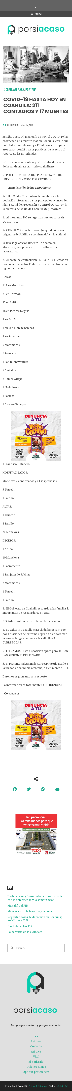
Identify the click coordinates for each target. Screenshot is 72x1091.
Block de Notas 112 (20, 926)
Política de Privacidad (38, 1086)
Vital (36, 1056)
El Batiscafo (36, 1062)
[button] (15, 789)
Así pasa (18, 90)
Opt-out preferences (36, 1072)
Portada (30, 90)
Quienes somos (36, 1067)
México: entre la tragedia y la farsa (30, 911)
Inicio (36, 1036)
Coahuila (36, 1046)
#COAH (7, 90)
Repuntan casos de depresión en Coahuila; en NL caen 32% (35, 918)
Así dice (36, 1051)
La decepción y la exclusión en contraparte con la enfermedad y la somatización (35, 898)
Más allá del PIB (18, 905)
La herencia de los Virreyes (25, 932)
